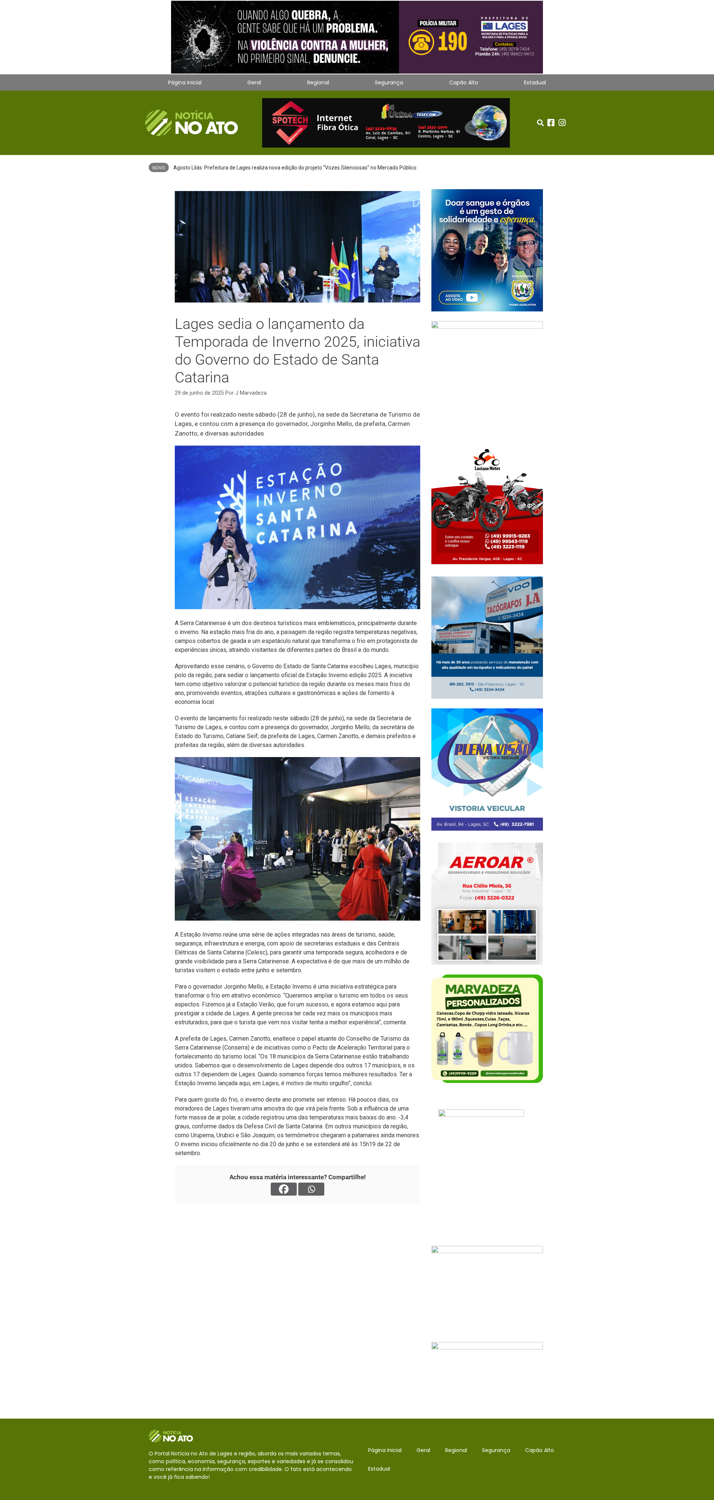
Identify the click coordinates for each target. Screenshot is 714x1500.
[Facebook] (284, 1189)
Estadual (535, 82)
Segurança (389, 82)
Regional (318, 82)
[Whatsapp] (311, 1189)
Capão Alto (463, 82)
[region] (357, 37)
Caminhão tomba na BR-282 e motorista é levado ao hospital (244, 168)
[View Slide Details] (357, 37)
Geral (254, 82)
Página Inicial (185, 82)
